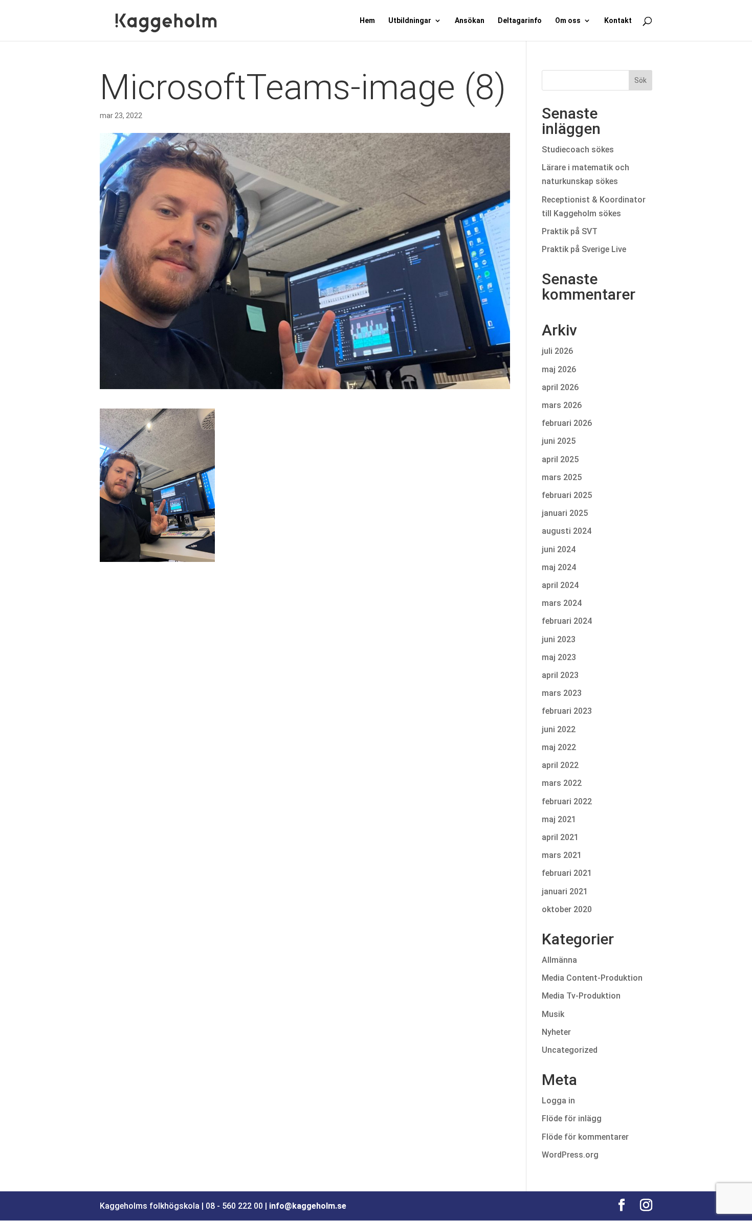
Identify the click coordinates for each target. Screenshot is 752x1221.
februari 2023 (567, 711)
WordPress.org (570, 1155)
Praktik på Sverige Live (584, 249)
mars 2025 (562, 477)
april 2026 (560, 387)
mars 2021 (562, 855)
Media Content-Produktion (592, 978)
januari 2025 (565, 513)
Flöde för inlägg (572, 1118)
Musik (553, 1014)
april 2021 (560, 837)
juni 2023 (559, 639)
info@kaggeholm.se (307, 1206)
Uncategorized (570, 1050)
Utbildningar (409, 21)
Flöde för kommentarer (585, 1137)
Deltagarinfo (520, 21)
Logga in (558, 1100)
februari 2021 (567, 873)
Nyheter (556, 1032)
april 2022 (560, 765)
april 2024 (560, 585)
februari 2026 (567, 423)
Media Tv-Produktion (581, 996)
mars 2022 (562, 783)
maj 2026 (559, 369)
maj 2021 (559, 819)
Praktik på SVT (570, 231)
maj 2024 (559, 567)
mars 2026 (562, 405)
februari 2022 (567, 801)
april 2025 (560, 459)
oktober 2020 (567, 909)
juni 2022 (559, 729)
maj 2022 (559, 747)
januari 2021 (565, 891)
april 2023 (560, 675)
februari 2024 (567, 621)
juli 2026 (557, 351)
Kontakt (618, 21)
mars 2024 (562, 603)
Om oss (568, 21)
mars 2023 (562, 693)
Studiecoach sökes (578, 149)
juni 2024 (559, 549)
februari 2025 (567, 495)
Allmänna (559, 960)
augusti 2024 (566, 531)
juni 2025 (559, 441)
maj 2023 (559, 657)
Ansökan (469, 21)
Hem (367, 21)
